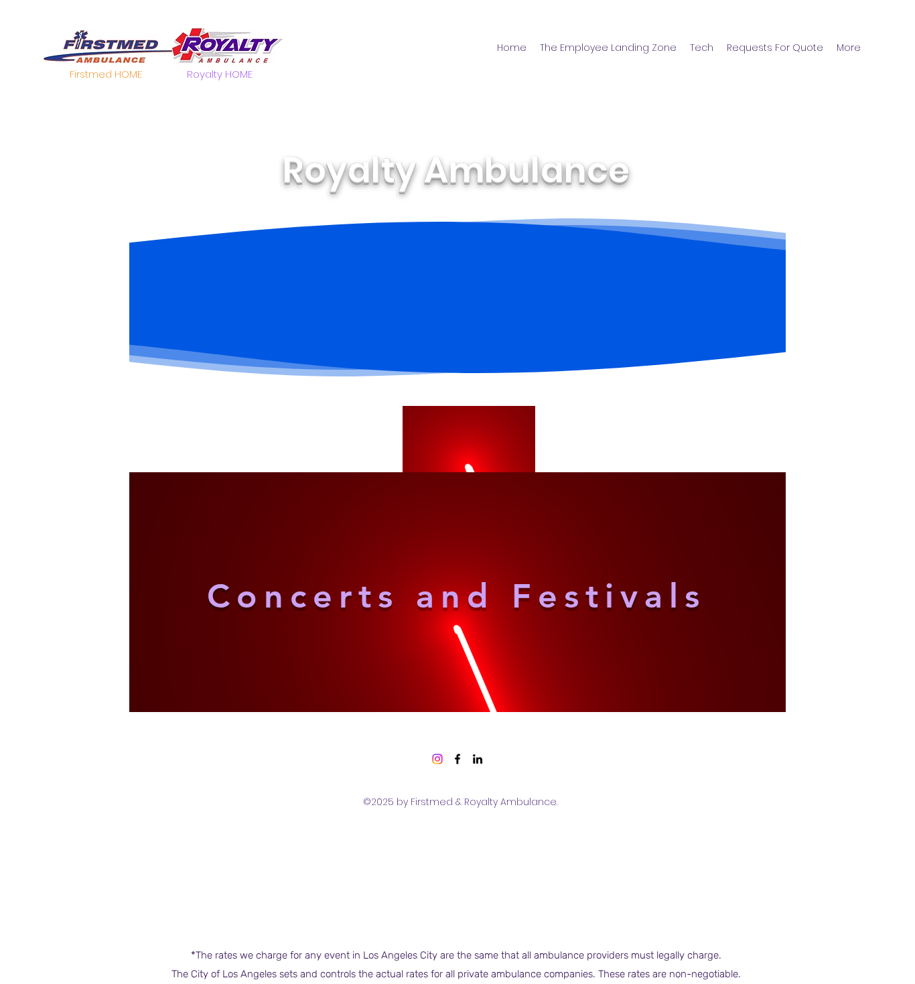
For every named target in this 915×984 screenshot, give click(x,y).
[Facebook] (457, 759)
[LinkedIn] (477, 759)
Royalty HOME (220, 74)
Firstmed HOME (106, 74)
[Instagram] (437, 759)
